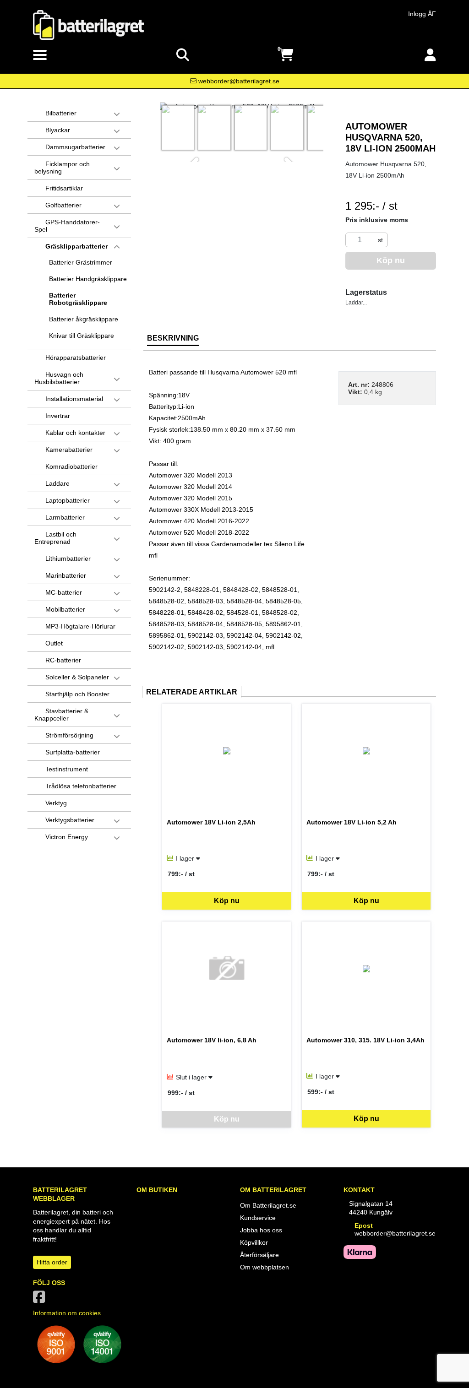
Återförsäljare (259, 1254)
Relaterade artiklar (191, 692)
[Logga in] (430, 55)
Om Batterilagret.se (268, 1205)
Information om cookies (67, 1313)
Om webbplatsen (264, 1267)
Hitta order (52, 1262)
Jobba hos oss (261, 1230)
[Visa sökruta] (182, 55)
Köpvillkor (254, 1242)
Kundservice (258, 1217)
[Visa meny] (40, 55)
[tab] (172, 341)
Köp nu (227, 901)
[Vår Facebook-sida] (41, 1299)
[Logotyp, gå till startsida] (88, 24)
